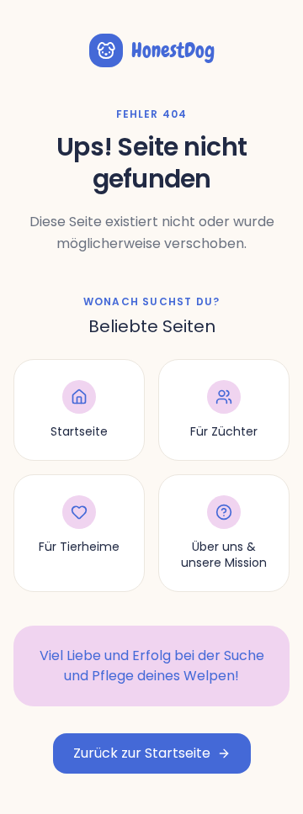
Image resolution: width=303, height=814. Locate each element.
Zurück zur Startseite (141, 753)
